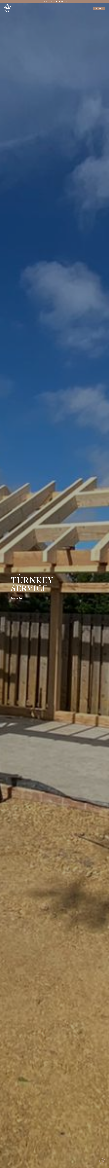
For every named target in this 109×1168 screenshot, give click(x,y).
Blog (71, 8)
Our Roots (64, 8)
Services (35, 8)
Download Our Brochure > (54, 1)
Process (54, 8)
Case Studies (45, 8)
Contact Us (99, 8)
